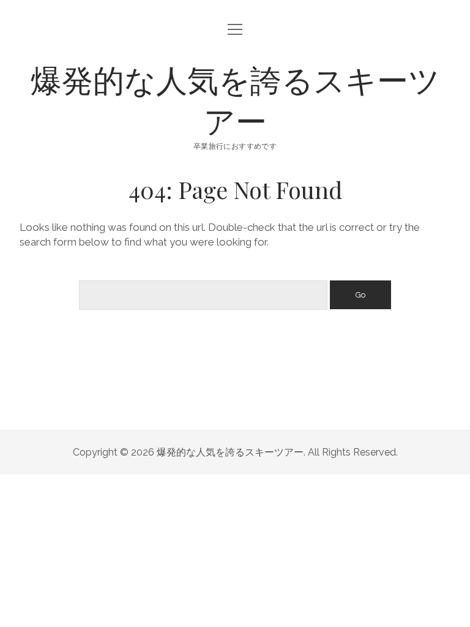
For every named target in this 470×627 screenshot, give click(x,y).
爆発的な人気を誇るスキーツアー (235, 99)
